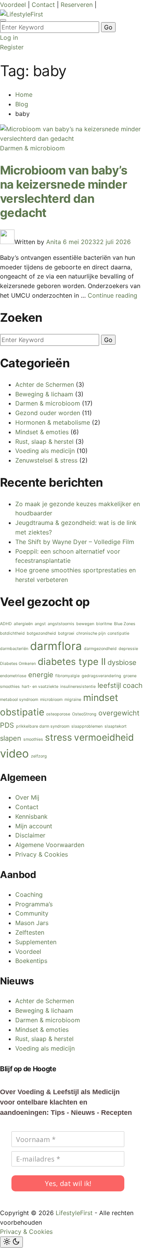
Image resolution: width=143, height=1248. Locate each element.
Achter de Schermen (44, 384)
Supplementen (35, 942)
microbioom (51, 699)
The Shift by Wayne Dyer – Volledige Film (74, 542)
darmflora (56, 646)
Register (12, 47)
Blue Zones (124, 623)
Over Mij (27, 797)
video (14, 753)
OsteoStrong (84, 714)
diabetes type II (72, 661)
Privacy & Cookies (41, 854)
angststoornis (61, 623)
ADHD (6, 623)
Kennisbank (31, 816)
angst (40, 623)
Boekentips (31, 961)
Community (31, 913)
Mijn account (33, 826)
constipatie (118, 633)
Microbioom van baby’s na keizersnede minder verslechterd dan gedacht (63, 191)
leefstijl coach (120, 685)
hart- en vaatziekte (40, 686)
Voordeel (14, 4)
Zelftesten (29, 932)
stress (58, 737)
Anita (53, 242)
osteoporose (58, 714)
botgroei (66, 633)
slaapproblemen (87, 726)
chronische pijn (91, 633)
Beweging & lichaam (44, 394)
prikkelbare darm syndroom (42, 726)
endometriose (13, 675)
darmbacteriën (14, 648)
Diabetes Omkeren (18, 663)
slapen (10, 738)
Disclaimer (30, 835)
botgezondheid (41, 633)
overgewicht (119, 713)
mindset (100, 697)
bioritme (104, 623)
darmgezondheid (100, 648)
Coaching (29, 894)
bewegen (85, 623)
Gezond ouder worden (47, 413)
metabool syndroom (19, 699)
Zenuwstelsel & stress (46, 460)
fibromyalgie (67, 675)
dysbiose (122, 662)
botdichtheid (12, 633)
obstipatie (22, 712)
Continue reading (112, 295)
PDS (7, 725)
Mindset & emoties (42, 432)
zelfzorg (39, 756)
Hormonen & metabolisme (52, 422)
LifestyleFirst (74, 1213)
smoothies (33, 739)
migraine (72, 699)
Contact (44, 4)
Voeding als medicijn (45, 451)
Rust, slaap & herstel (44, 441)
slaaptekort (115, 726)
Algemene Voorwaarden (49, 845)
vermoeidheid (104, 737)
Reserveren (78, 4)
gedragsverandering (101, 675)
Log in (9, 37)
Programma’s (34, 904)
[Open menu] (3, 20)
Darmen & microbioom (32, 148)
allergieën (23, 623)
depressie (128, 648)
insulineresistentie (78, 686)
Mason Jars (31, 923)
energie (40, 674)
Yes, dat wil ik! (68, 1183)
